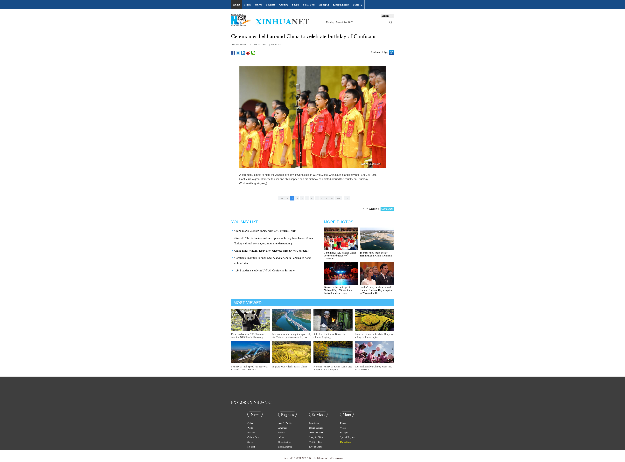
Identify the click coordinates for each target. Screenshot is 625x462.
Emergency (314, 451)
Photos (343, 423)
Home (236, 4)
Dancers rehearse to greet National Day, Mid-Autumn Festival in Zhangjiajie (338, 290)
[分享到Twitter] (238, 53)
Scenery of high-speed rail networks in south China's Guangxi (249, 368)
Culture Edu (253, 437)
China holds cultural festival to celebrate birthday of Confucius (271, 250)
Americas (282, 427)
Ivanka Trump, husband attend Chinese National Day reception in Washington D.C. (376, 290)
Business (270, 4)
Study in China (316, 437)
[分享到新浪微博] (248, 53)
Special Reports (347, 437)
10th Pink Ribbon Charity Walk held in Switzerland (373, 368)
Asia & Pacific (285, 423)
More (357, 4)
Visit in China (315, 441)
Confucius (387, 208)
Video (343, 427)
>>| (346, 198)
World (258, 4)
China (247, 4)
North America (285, 446)
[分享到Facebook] (233, 53)
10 (332, 198)
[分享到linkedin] (243, 53)
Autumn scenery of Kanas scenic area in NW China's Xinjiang (332, 368)
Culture (283, 4)
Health (250, 451)
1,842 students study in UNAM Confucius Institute (264, 270)
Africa (281, 437)
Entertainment (341, 4)
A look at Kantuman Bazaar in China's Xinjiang (329, 335)
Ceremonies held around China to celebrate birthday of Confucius (340, 255)
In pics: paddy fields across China (289, 366)
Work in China (316, 432)
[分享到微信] (253, 53)
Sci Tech (251, 446)
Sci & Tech (309, 4)
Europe (281, 432)
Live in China (315, 446)
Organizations (284, 441)
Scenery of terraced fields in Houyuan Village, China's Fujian (374, 335)
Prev (281, 198)
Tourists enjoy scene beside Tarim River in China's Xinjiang (376, 254)
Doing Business (316, 427)
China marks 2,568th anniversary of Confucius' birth (265, 231)
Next (338, 198)
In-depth (324, 4)
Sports (295, 4)
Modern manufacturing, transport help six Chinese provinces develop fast (291, 335)
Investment (314, 423)
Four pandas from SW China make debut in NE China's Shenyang (249, 335)
